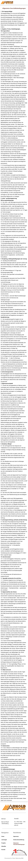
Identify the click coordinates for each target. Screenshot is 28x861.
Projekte (3, 843)
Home (2, 836)
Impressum (16, 836)
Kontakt (3, 849)
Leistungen (4, 839)
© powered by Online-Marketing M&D (14, 858)
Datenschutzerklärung (18, 839)
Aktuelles (3, 846)
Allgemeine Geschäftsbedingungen (19, 843)
